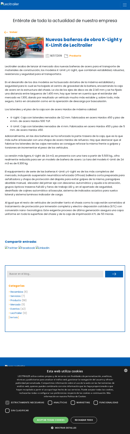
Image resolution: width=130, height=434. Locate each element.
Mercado (15, 304)
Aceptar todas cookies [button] (50, 420)
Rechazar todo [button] (84, 420)
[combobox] (125, 370)
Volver (13, 32)
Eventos (15, 309)
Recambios (16, 292)
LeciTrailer (16, 313)
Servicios (15, 296)
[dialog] (65, 400)
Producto (75, 55)
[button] (65, 428)
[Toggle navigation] (124, 5)
